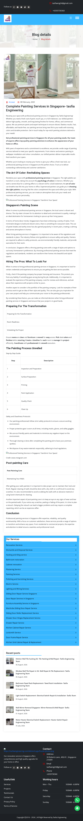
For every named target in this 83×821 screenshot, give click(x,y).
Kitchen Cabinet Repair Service (18, 628)
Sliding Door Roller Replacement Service (22, 613)
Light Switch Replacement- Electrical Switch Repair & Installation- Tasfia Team (46, 695)
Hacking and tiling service (16, 555)
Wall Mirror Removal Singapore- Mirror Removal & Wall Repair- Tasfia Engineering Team (42, 709)
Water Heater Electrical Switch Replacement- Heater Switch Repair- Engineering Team (42, 721)
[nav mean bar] (77, 18)
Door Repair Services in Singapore (20, 598)
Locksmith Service (13, 632)
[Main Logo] (7, 19)
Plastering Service (13, 569)
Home (35, 39)
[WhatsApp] (77, 808)
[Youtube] (21, 7)
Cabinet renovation (14, 564)
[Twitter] (28, 7)
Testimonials (9, 793)
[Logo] (29, 750)
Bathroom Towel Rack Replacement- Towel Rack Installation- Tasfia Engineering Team (42, 684)
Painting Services (13, 574)
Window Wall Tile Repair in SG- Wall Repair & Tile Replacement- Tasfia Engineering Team (43, 672)
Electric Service (12, 584)
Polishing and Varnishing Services (19, 579)
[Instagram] (17, 7)
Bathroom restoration (15, 559)
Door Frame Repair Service (17, 637)
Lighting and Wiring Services (17, 589)
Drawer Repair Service (15, 623)
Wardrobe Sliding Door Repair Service (21, 608)
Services (7, 784)
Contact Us (8, 797)
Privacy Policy (9, 801)
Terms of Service (10, 806)
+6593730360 (59, 10)
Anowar (11, 102)
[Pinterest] (25, 7)
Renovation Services (14, 545)
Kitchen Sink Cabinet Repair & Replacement (23, 642)
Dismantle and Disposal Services (19, 550)
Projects (7, 789)
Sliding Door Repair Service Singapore (21, 594)
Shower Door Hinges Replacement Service (23, 618)
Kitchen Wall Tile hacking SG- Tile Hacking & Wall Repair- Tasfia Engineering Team (45, 660)
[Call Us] (77, 800)
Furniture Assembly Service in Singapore (22, 603)
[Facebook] (14, 7)
